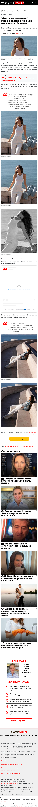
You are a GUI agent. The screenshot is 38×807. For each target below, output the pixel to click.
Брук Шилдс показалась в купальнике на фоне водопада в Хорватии (17, 578)
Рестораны (21, 735)
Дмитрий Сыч (18, 33)
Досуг (10, 14)
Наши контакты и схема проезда (11, 764)
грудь (22, 446)
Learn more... (20, 806)
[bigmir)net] (10, 2)
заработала (32, 433)
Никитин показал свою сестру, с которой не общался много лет (16, 545)
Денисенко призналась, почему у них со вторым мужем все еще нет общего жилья (15, 612)
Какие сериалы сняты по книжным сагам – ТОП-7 (21, 695)
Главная (3, 14)
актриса (17, 446)
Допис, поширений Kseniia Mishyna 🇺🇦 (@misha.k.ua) (19, 309)
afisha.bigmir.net (6, 752)
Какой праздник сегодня (8, 11)
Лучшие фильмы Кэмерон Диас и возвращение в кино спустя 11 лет (16, 513)
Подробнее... (4, 802)
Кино (7, 735)
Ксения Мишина (29, 446)
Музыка (13, 735)
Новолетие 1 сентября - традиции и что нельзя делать (21, 706)
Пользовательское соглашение (10, 773)
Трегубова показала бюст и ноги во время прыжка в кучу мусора (16, 480)
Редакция (4, 761)
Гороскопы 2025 (21, 11)
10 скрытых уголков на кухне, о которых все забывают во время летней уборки (16, 645)
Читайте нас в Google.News (19, 439)
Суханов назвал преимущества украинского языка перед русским (20, 712)
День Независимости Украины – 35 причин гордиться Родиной (21, 700)
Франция (11, 446)
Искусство (29, 735)
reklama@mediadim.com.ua (9, 783)
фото (6, 446)
